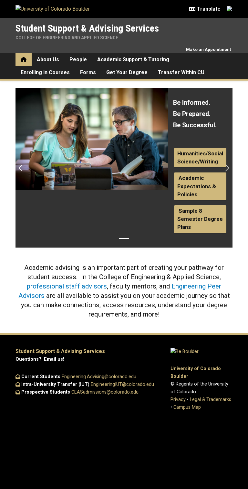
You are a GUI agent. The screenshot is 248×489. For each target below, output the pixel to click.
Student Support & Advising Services (87, 28)
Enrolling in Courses (45, 72)
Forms (88, 72)
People (78, 59)
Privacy (178, 399)
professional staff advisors (67, 286)
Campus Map (187, 407)
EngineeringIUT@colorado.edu (122, 384)
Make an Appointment (208, 49)
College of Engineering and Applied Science (67, 38)
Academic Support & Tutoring (133, 59)
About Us (48, 59)
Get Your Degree (127, 72)
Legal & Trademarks (210, 399)
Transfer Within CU (181, 72)
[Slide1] (124, 238)
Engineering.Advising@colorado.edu (99, 376)
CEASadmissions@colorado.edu (105, 392)
